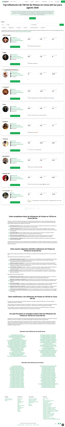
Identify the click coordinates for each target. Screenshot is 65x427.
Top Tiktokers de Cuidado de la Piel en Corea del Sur (17, 346)
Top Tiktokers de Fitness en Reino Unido (17, 369)
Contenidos (19, 408)
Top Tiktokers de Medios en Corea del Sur (48, 352)
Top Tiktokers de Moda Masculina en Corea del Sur (17, 356)
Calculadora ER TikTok (46, 405)
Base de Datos (20, 398)
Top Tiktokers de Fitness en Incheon (17, 350)
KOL (29, 403)
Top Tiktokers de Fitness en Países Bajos (48, 374)
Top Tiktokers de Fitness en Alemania (17, 368)
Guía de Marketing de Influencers (48, 400)
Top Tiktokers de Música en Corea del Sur (48, 351)
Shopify (19, 410)
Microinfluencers (31, 402)
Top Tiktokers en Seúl (17, 338)
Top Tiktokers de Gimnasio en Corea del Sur (48, 339)
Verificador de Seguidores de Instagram (49, 407)
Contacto (19, 400)
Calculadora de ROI (46, 417)
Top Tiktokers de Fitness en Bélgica (48, 379)
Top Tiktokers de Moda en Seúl (17, 355)
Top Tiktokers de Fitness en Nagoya (17, 386)
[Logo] (5, 2)
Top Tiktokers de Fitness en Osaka (17, 376)
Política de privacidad (20, 424)
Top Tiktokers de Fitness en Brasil (48, 370)
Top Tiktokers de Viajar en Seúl (48, 349)
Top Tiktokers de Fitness (17, 366)
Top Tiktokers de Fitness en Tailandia (17, 380)
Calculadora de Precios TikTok (48, 416)
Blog (43, 399)
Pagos (19, 409)
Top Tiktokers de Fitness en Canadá (17, 371)
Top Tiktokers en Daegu (17, 351)
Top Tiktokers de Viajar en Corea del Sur (48, 334)
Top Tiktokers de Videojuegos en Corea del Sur (17, 343)
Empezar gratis (32, 18)
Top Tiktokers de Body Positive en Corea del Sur (17, 342)
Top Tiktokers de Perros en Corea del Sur (17, 352)
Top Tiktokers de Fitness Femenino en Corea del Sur (17, 340)
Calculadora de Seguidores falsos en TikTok (50, 411)
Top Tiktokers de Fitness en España (17, 373)
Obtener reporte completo (15, 46)
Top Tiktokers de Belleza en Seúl (17, 349)
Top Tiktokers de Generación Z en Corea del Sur (48, 350)
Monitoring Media (20, 407)
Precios (32, 1)
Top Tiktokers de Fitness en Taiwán (17, 378)
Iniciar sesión (57, 1)
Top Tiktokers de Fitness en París (16, 381)
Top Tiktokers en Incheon (48, 347)
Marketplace (20, 402)
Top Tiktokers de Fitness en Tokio (48, 371)
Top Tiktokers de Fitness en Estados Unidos (48, 366)
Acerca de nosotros (8, 398)
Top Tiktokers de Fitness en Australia (48, 372)
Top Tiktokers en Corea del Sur (17, 334)
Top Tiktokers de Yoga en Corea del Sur (16, 353)
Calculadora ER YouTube (47, 406)
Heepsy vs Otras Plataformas (48, 403)
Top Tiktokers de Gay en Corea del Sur (48, 341)
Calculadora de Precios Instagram (48, 414)
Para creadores (44, 1)
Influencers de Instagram (33, 398)
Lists (18, 403)
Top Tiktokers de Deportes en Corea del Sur (48, 342)
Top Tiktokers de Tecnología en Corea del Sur (17, 341)
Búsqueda (19, 399)
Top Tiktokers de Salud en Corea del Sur (48, 344)
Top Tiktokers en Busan (48, 343)
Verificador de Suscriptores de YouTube (49, 409)
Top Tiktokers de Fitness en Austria (48, 381)
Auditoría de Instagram (46, 412)
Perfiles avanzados (21, 401)
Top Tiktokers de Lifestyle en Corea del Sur (48, 340)
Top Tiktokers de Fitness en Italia (17, 370)
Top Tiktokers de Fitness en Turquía (48, 376)
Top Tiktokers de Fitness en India (48, 368)
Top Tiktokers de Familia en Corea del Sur (48, 356)
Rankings (30, 404)
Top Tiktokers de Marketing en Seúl (48, 348)
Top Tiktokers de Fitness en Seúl (17, 339)
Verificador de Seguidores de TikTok (49, 408)
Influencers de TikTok (32, 400)
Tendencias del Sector (46, 401)
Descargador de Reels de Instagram (49, 418)
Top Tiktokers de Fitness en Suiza (16, 377)
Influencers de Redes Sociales (33, 401)
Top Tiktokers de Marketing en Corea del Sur (17, 335)
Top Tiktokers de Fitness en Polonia (48, 378)
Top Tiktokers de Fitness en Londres (17, 385)
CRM (18, 404)
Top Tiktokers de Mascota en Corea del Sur (17, 347)
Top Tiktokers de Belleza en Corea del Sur (48, 335)
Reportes (19, 406)
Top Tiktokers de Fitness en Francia (48, 369)
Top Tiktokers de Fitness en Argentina (17, 382)
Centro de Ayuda (45, 398)
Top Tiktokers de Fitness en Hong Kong (16, 387)
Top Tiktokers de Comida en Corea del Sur (17, 337)
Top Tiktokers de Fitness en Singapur (48, 387)
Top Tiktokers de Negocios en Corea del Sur (48, 346)
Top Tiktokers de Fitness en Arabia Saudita (48, 377)
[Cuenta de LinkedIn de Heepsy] (60, 424)
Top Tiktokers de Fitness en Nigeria (48, 382)
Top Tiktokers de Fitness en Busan (17, 348)
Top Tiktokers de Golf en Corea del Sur (48, 338)
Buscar (62, 24)
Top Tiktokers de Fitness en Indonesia (17, 374)
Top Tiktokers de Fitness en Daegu (48, 355)
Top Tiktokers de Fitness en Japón (48, 367)
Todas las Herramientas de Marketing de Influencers (51, 419)
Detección (19, 411)
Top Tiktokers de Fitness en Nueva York (48, 380)
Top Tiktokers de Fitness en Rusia (16, 372)
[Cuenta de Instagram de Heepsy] (58, 424)
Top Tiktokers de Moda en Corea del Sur (48, 337)
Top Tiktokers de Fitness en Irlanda (17, 383)
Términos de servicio (28, 424)
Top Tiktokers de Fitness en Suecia (17, 379)
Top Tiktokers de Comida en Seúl (48, 353)
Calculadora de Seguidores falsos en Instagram (50, 410)
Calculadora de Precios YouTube (48, 415)
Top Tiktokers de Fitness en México (48, 373)
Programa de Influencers (9, 399)
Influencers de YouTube (32, 399)
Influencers (30, 405)
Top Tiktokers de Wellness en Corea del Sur (17, 344)
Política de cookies (36, 424)
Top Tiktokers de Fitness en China (16, 367)
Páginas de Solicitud (21, 405)
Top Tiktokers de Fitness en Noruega (48, 385)
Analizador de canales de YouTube (48, 413)
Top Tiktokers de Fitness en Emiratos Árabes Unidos (48, 383)
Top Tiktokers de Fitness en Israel (48, 386)
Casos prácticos (45, 402)
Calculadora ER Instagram (47, 404)
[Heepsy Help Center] (49, 1)
